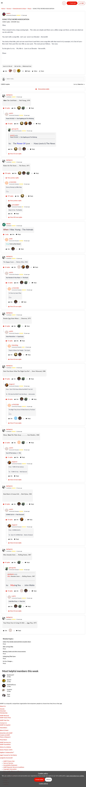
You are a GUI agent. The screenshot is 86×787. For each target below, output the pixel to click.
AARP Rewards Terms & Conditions (13, 767)
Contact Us (3, 723)
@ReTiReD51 (10, 574)
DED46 (8, 223)
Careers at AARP (5, 735)
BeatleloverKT (10, 675)
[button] (2, 3)
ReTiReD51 (9, 95)
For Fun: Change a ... (8, 661)
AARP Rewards (4, 715)
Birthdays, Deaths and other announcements (14, 651)
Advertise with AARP (6, 733)
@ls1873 (12, 135)
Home (3, 8)
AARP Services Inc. (5, 742)
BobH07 (9, 680)
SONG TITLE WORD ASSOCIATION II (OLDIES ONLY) (17, 642)
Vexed (8, 694)
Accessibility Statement (10, 765)
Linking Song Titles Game (9, 656)
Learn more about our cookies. (75, 776)
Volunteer (3, 711)
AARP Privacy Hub (8, 761)
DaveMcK (9, 689)
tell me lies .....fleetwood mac (22, 66)
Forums (9, 8)
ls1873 (11, 113)
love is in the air (7, 66)
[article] (43, 102)
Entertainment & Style (19, 8)
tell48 (10, 239)
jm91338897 (15, 205)
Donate (2, 709)
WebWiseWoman (11, 684)
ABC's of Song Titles (8, 646)
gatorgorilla (15, 129)
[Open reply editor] (43, 79)
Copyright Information (10, 769)
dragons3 (11, 384)
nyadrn (8, 13)
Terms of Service (8, 763)
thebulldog (15, 345)
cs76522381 (12, 182)
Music (29, 8)
